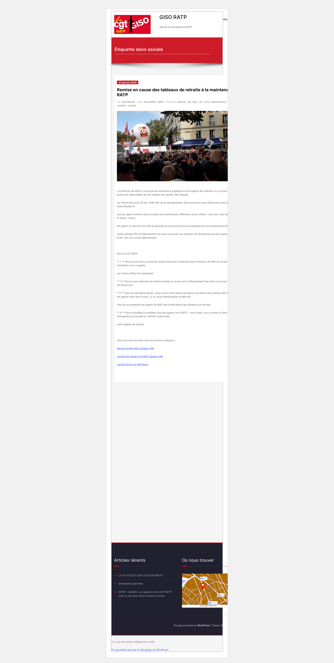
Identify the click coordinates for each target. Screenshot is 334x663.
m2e (206, 101)
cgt (189, 101)
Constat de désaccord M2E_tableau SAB (140, 356)
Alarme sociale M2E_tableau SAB (135, 348)
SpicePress (227, 625)
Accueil (227, 19)
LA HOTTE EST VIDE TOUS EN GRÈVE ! (140, 575)
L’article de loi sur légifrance (132, 364)
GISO (160, 101)
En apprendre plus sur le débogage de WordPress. (140, 649)
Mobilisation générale (130, 583)
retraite (121, 105)
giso (195, 101)
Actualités (150, 101)
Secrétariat (128, 101)
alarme (181, 101)
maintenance (218, 101)
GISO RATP (173, 17)
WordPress (203, 625)
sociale (132, 105)
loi (200, 101)
